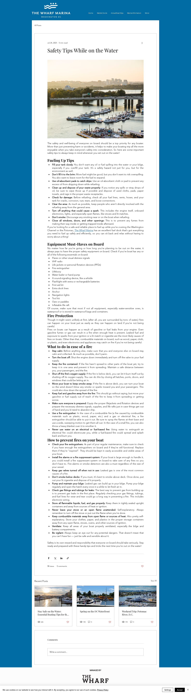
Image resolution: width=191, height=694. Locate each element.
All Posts (37, 25)
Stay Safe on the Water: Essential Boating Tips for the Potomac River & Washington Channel (53, 613)
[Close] (187, 690)
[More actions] (142, 42)
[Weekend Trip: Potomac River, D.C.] (137, 596)
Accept (180, 690)
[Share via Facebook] (48, 558)
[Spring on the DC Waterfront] (95, 596)
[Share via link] (68, 558)
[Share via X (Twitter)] (55, 558)
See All (154, 581)
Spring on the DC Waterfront (95, 611)
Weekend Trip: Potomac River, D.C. (134, 613)
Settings (167, 690)
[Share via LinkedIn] (61, 558)
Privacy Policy (102, 690)
